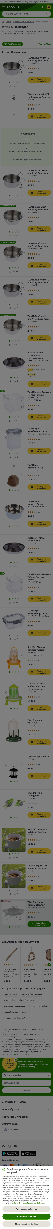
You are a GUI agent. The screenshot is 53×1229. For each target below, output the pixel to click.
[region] (26, 1197)
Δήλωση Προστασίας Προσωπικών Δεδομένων (28, 1203)
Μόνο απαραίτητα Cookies (26, 1224)
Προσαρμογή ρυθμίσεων (26, 1209)
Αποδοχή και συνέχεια (26, 1216)
